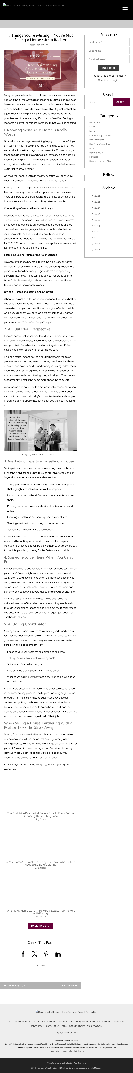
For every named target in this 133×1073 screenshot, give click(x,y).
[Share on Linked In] (58, 954)
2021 (97, 226)
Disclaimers (84, 1068)
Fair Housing (79, 1051)
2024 (97, 207)
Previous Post (16, 985)
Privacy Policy (54, 1051)
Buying (92, 131)
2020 (97, 232)
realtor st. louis (96, 152)
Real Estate (94, 122)
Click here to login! (108, 80)
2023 (97, 214)
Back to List (39, 925)
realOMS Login (96, 1068)
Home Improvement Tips (100, 161)
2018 (97, 244)
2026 (97, 195)
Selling (41, 965)
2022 (97, 220)
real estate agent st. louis (100, 135)
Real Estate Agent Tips (99, 144)
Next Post (67, 985)
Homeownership (96, 139)
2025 (97, 201)
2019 (97, 238)
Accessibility (68, 1051)
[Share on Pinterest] (46, 954)
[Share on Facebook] (23, 954)
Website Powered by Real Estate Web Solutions (66, 1063)
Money (92, 148)
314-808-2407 (71, 1032)
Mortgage (93, 156)
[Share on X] (34, 954)
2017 (97, 250)
